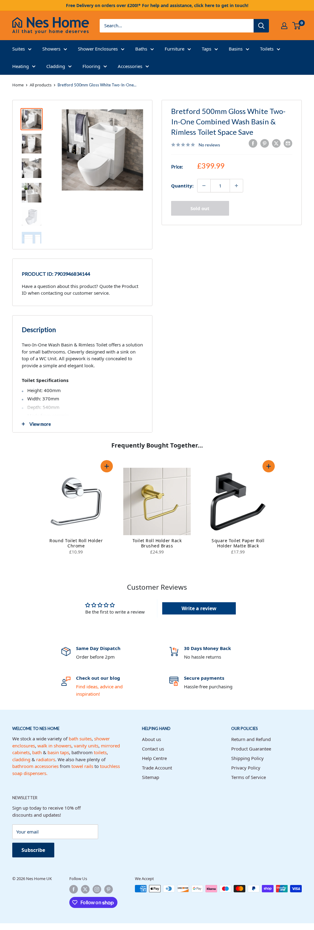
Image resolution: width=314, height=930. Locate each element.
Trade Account (157, 768)
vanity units (86, 746)
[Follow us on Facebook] (73, 889)
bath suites (80, 738)
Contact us (153, 749)
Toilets (267, 49)
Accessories (130, 66)
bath (37, 752)
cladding (21, 759)
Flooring (91, 66)
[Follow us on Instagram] (97, 889)
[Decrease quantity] (203, 185)
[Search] (261, 25)
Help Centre (154, 758)
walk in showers (54, 746)
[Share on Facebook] (253, 143)
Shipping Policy (247, 758)
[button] (107, 466)
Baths (141, 49)
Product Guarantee (251, 749)
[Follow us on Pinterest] (108, 889)
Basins (236, 49)
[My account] (284, 25)
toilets (100, 752)
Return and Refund (251, 739)
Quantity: (182, 186)
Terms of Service (248, 777)
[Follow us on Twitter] (85, 889)
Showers (51, 49)
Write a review (199, 608)
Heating (20, 66)
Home (18, 85)
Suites (18, 49)
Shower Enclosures (98, 49)
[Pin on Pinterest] (264, 143)
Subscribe (33, 850)
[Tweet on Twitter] (276, 143)
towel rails (82, 766)
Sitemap (150, 777)
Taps (206, 49)
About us (151, 739)
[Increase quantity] (236, 185)
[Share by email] (288, 143)
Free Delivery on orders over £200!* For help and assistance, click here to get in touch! (157, 5)
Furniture (174, 49)
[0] (297, 25)
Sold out (199, 208)
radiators (45, 759)
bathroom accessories (35, 766)
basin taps (58, 752)
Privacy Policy (245, 768)
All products (41, 85)
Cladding (55, 66)
